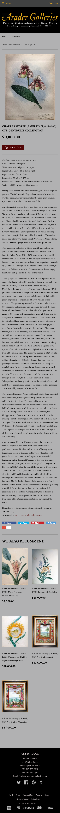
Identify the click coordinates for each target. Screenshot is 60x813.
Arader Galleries (30, 803)
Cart (55, 3)
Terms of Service (23, 799)
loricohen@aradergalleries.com (28, 515)
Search (11, 795)
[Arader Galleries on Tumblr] (41, 783)
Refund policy (36, 799)
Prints (18, 795)
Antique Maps (28, 795)
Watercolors (16, 36)
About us (39, 795)
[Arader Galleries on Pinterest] (34, 783)
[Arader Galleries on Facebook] (26, 783)
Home (4, 36)
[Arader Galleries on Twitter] (19, 783)
